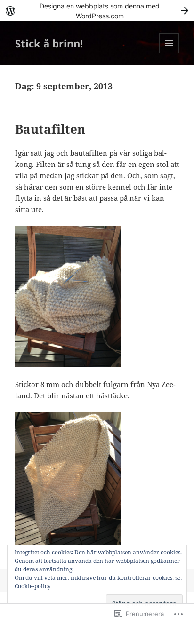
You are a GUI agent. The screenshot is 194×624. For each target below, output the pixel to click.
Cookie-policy (33, 586)
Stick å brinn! (49, 43)
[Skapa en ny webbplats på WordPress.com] (97, 10)
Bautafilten (50, 128)
